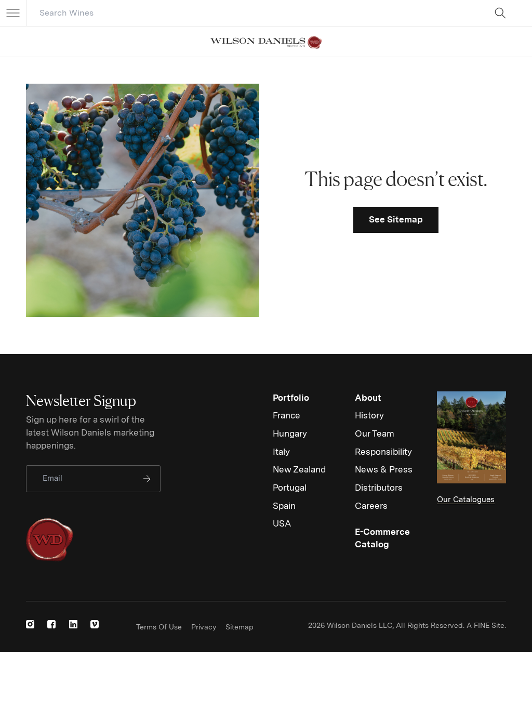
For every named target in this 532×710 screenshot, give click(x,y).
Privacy (203, 627)
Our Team (374, 433)
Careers (371, 506)
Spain (284, 506)
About (368, 397)
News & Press (384, 469)
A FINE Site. (486, 625)
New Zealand (299, 469)
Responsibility (383, 451)
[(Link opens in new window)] (30, 624)
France (286, 415)
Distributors (379, 487)
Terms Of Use (159, 627)
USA (282, 523)
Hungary (290, 433)
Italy (281, 451)
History (369, 415)
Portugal (290, 487)
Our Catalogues (466, 499)
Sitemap (239, 627)
